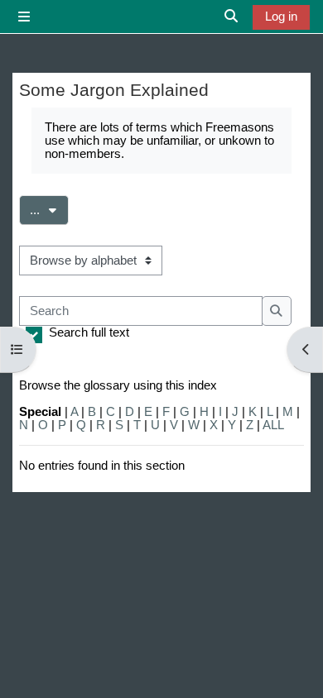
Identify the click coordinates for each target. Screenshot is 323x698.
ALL (273, 425)
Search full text (89, 332)
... (49, 210)
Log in (281, 16)
